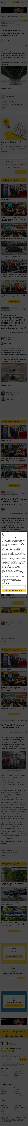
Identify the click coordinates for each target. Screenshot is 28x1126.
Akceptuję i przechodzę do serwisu (14, 590)
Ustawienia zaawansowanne (14, 587)
